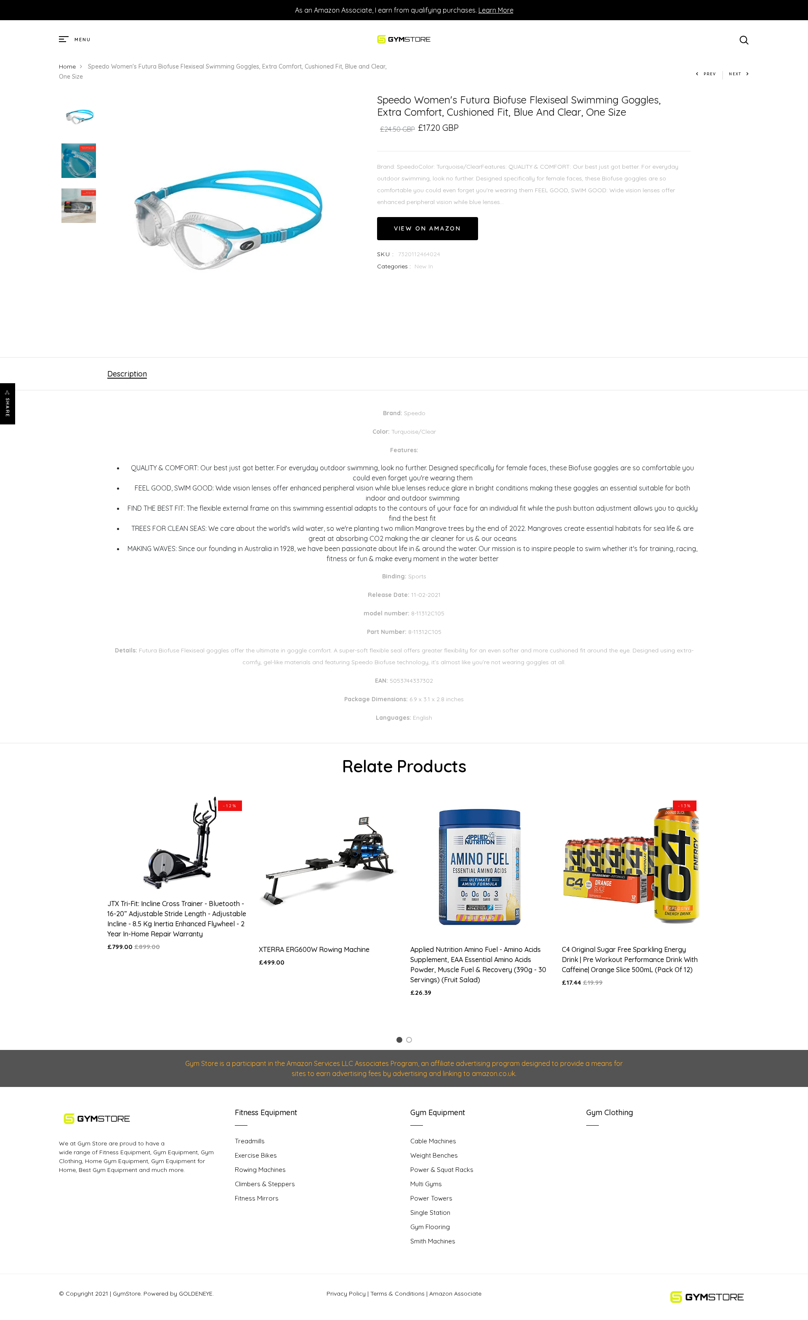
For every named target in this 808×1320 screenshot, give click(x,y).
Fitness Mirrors (257, 1198)
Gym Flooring (430, 1227)
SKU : (385, 254)
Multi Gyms (426, 1184)
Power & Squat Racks (441, 1170)
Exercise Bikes (256, 1155)
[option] (78, 116)
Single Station (430, 1213)
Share (8, 407)
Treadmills (250, 1141)
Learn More (495, 10)
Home (67, 66)
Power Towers (431, 1198)
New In (424, 266)
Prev (710, 74)
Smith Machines (432, 1241)
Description (127, 374)
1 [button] (400, 1041)
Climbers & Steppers (265, 1184)
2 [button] (410, 1041)
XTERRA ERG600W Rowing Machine (314, 949)
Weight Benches (434, 1155)
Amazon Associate (455, 1293)
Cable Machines (433, 1141)
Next (735, 74)
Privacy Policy (346, 1293)
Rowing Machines (260, 1170)
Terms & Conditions (397, 1293)
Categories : (394, 266)
